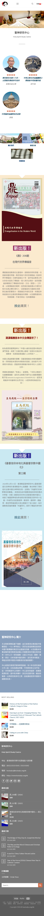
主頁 (4, 912)
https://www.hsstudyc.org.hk (17, 785)
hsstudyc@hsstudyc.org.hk (16, 780)
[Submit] (40, 895)
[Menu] (17, 3)
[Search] (32, 4)
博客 (5, 913)
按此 (17, 315)
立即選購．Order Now (10, 886)
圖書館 (10, 913)
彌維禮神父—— (11, 120)
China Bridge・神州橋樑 (32, 912)
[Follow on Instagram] (7, 790)
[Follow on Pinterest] (19, 790)
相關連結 (26, 913)
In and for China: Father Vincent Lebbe (21, 863)
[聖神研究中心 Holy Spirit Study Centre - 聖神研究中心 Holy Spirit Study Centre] (7, 3)
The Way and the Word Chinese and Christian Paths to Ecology (23, 855)
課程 (14, 913)
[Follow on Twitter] (11, 790)
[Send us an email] (15, 790)
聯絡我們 (33, 913)
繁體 (38, 4)
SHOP (39, 913)
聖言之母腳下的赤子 (11, 122)
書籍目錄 (33, 155)
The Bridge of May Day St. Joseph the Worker (24, 847)
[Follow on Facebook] (3, 790)
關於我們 (16, 912)
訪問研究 (19, 913)
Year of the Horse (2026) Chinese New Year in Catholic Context (23, 871)
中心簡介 (9, 912)
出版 (21, 912)
